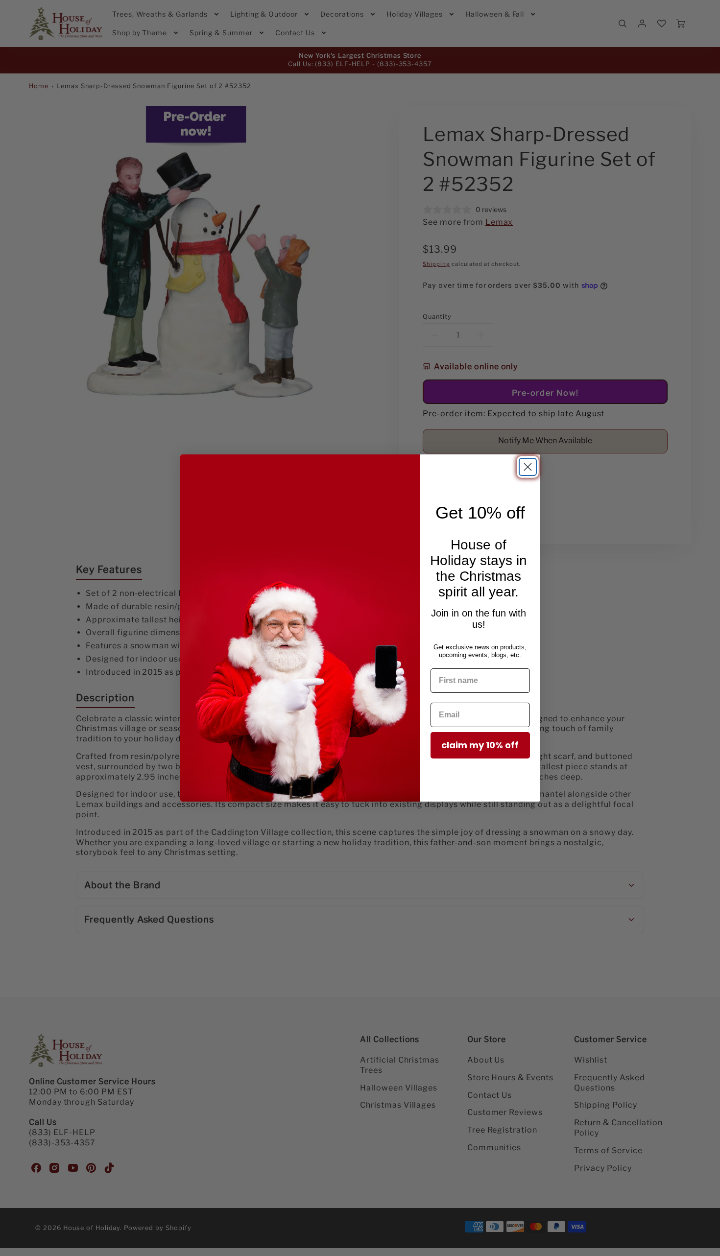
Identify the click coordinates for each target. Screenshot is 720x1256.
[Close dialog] (527, 466)
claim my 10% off (480, 745)
